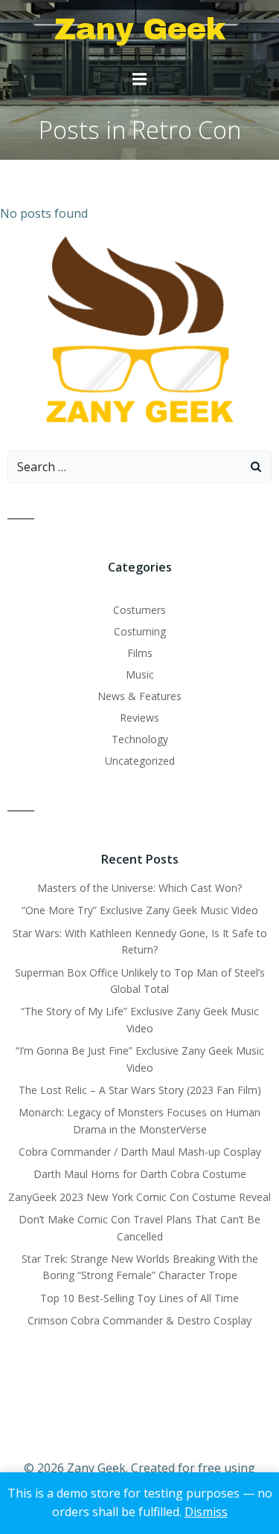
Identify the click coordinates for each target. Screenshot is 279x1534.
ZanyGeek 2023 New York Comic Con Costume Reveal (139, 1197)
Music (140, 674)
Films (140, 653)
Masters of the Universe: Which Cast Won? (139, 888)
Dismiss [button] (206, 1512)
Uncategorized (140, 761)
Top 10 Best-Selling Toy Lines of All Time (139, 1298)
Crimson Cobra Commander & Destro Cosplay (139, 1320)
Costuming (140, 631)
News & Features (139, 696)
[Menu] (140, 79)
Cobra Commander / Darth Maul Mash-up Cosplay (140, 1152)
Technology (140, 739)
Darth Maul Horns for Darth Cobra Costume (139, 1174)
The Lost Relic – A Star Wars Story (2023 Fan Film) (140, 1090)
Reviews (139, 718)
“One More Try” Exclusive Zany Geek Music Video (140, 910)
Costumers (139, 610)
